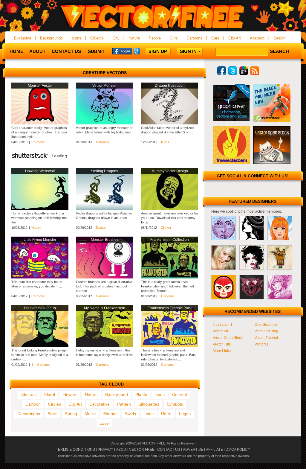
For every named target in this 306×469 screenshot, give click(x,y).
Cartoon (33, 404)
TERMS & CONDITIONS (75, 449)
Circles (54, 404)
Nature (134, 38)
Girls (174, 38)
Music (90, 413)
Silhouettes (148, 404)
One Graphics (266, 324)
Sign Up (158, 51)
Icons (76, 38)
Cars (215, 38)
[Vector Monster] (104, 123)
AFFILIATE (214, 449)
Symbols (175, 404)
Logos (185, 413)
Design (279, 38)
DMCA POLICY (238, 449)
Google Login (143, 50)
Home (16, 51)
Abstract (257, 38)
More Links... (223, 351)
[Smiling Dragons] (104, 209)
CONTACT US (168, 449)
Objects (97, 38)
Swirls (130, 413)
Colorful (179, 394)
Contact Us (66, 51)
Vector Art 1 (222, 331)
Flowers (69, 394)
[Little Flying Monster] (39, 277)
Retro (166, 413)
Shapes (110, 413)
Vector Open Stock (228, 338)
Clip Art (234, 38)
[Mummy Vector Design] (169, 209)
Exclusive (22, 38)
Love (104, 423)
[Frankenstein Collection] (169, 277)
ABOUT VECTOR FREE (135, 449)
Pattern (124, 404)
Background (116, 394)
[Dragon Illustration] (169, 123)
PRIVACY (105, 449)
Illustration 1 (222, 324)
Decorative (99, 404)
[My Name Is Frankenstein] (104, 346)
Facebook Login (122, 50)
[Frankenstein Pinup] (39, 346)
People (155, 38)
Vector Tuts (222, 344)
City (116, 38)
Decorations (28, 413)
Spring (71, 413)
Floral (49, 394)
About (37, 51)
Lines (148, 413)
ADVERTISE (193, 449)
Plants (141, 394)
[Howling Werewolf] (39, 209)
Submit (96, 51)
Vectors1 (262, 344)
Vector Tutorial (266, 338)
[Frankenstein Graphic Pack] (169, 346)
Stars (52, 413)
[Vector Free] (153, 29)
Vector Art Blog (266, 331)
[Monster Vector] (39, 123)
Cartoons (194, 38)
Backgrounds (51, 38)
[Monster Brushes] (104, 277)
